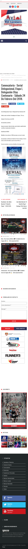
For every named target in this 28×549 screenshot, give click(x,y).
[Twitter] (15, 6)
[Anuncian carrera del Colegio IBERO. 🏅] (4, 445)
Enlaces (7, 328)
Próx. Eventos (20, 328)
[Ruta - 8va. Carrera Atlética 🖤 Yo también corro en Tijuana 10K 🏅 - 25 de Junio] (14, 226)
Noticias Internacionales (9, 478)
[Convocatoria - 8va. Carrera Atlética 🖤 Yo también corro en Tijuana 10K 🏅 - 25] (14, 255)
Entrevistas (6, 470)
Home (2, 75)
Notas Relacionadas (9, 215)
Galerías (5, 475)
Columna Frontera (8, 465)
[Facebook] (10, 6)
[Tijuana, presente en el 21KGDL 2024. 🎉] (11, 445)
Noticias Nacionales (8, 483)
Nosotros (13, 3)
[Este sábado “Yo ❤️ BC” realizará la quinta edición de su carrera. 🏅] (24, 445)
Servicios (19, 3)
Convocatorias (7, 75)
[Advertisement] (14, 59)
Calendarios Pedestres (9, 462)
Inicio (8, 3)
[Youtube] (13, 6)
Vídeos (5, 489)
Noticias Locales (7, 481)
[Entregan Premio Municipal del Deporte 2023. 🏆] (17, 445)
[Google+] (18, 6)
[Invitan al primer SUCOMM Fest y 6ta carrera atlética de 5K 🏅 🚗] (24, 439)
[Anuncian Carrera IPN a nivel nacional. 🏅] (11, 439)
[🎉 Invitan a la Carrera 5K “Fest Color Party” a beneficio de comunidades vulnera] (17, 439)
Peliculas (6, 486)
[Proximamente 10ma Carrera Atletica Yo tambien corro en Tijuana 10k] (4, 439)
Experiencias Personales (9, 473)
